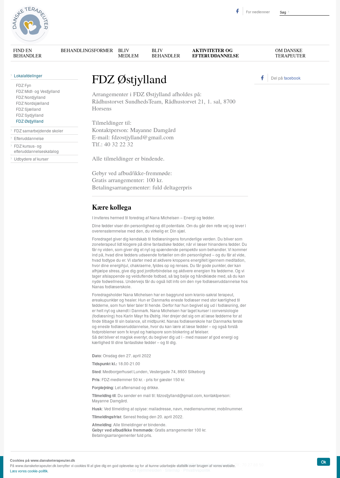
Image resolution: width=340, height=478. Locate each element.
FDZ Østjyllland (29, 121)
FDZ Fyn (23, 85)
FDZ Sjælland (28, 109)
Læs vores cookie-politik (28, 470)
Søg (283, 12)
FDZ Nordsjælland (32, 103)
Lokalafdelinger (28, 75)
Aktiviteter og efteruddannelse (215, 52)
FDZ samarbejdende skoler (38, 130)
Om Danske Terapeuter (290, 52)
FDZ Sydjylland (29, 115)
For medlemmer (258, 12)
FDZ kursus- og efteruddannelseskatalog (36, 148)
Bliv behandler (166, 52)
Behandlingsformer (87, 50)
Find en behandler (27, 52)
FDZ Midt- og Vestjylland (38, 91)
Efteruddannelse (29, 138)
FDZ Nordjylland (30, 97)
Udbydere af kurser (31, 159)
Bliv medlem (128, 52)
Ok (323, 461)
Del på (285, 78)
